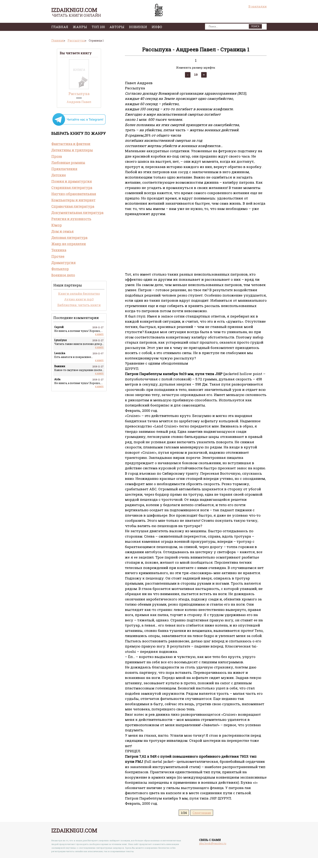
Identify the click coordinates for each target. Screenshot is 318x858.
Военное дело (63, 275)
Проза (56, 156)
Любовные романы (68, 162)
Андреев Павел (79, 102)
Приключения (64, 169)
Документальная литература (77, 212)
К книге (99, 334)
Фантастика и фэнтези (70, 144)
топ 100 (98, 27)
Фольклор (60, 269)
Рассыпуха (78, 93)
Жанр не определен (68, 244)
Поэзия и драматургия (71, 181)
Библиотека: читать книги (79, 305)
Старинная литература (71, 187)
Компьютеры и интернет (73, 200)
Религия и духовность (71, 219)
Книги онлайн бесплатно (79, 293)
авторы (116, 27)
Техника (58, 250)
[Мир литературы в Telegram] (79, 125)
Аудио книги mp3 (79, 299)
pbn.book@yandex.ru (212, 843)
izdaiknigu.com (74, 9)
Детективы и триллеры (72, 150)
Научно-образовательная (73, 194)
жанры (80, 27)
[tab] (79, 144)
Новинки (138, 27)
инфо (157, 27)
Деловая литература (69, 237)
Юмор (56, 225)
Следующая (201, 813)
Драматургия (63, 262)
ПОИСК (255, 26)
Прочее (57, 256)
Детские (58, 175)
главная (59, 27)
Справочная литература (72, 206)
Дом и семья (62, 231)
